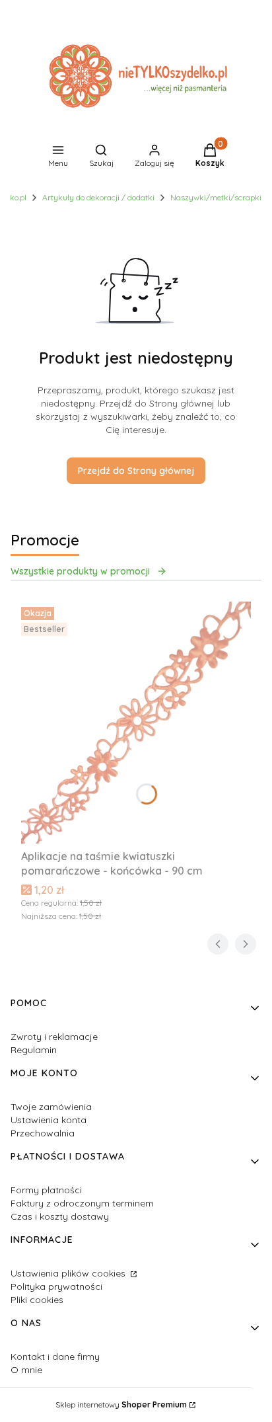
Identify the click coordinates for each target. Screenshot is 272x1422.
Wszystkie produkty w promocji (80, 571)
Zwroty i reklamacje (54, 1037)
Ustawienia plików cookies (69, 1273)
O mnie (26, 1370)
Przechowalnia (43, 1133)
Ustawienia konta (48, 1120)
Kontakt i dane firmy (55, 1357)
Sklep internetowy (121, 1404)
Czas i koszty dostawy (60, 1216)
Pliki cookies (37, 1300)
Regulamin (34, 1050)
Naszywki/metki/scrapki (215, 197)
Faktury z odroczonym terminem (82, 1203)
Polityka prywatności (56, 1286)
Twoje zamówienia (51, 1107)
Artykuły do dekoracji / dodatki (98, 197)
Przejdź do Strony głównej (136, 471)
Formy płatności (46, 1190)
